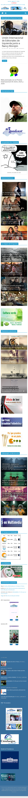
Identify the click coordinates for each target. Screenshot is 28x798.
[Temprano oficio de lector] (14, 335)
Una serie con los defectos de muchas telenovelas (13, 221)
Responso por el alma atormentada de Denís (10, 388)
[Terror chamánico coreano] (14, 263)
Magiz (2, 595)
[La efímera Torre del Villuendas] (14, 365)
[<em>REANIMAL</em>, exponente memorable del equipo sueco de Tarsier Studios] (14, 458)
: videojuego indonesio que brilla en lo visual (14, 481)
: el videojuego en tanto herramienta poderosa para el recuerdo (14, 495)
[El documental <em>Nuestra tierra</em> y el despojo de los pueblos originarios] (14, 248)
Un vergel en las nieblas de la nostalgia (13, 359)
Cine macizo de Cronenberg (12, 302)
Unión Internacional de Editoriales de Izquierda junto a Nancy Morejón (12, 42)
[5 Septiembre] (2, 13)
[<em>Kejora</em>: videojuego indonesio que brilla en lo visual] (14, 472)
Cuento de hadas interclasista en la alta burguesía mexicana (14, 235)
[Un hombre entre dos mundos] (14, 182)
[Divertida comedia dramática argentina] (14, 277)
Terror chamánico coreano (12, 273)
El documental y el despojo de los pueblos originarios (14, 256)
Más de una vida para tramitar (12, 595)
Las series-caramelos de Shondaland (11, 206)
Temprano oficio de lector (11, 346)
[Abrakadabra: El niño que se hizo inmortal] (3, 681)
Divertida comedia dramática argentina (13, 286)
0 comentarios (21, 48)
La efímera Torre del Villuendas (14, 375)
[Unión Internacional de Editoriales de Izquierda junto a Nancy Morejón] (14, 21)
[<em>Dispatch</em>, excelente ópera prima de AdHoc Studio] (14, 501)
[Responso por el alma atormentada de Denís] (14, 379)
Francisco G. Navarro (17, 347)
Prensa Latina (13, 48)
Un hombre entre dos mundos (13, 192)
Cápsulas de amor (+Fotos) (13, 661)
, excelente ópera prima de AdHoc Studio (14, 509)
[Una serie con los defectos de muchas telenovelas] (14, 211)
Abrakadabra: (16, 681)
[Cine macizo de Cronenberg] (14, 292)
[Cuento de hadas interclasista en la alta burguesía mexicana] (14, 226)
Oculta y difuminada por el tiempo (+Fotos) (14, 586)
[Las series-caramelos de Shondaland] (14, 197)
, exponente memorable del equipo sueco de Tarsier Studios (14, 466)
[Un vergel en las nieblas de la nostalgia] (14, 350)
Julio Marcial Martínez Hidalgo (18, 469)
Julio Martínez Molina (15, 194)
